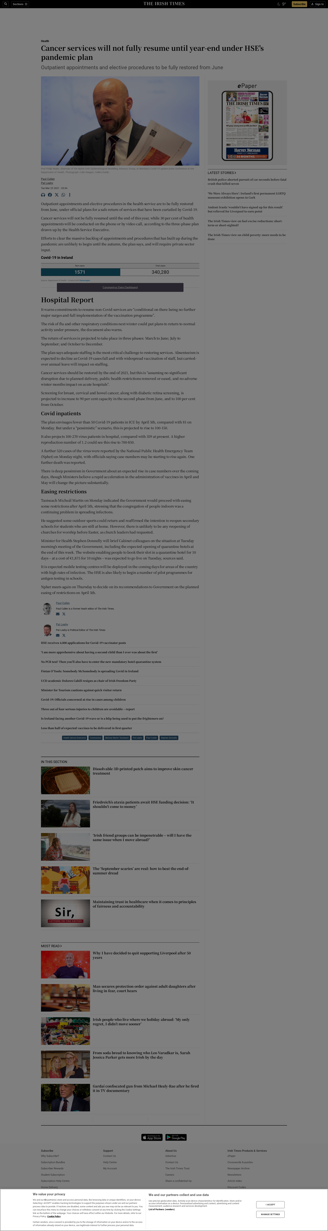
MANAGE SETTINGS (270, 1214)
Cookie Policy (54, 1216)
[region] (164, 1210)
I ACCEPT (270, 1204)
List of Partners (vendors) (162, 1209)
